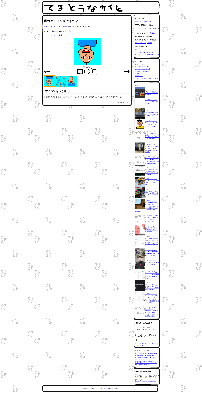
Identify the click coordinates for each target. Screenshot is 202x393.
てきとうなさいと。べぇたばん (101, 388)
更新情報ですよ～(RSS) (142, 71)
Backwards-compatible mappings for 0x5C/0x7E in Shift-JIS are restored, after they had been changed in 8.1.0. (146, 362)
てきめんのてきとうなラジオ (143, 21)
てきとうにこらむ (55, 26)
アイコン (51, 35)
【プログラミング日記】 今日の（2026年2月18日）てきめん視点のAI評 (152, 181)
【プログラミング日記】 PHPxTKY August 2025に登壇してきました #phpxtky (151, 228)
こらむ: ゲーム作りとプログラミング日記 (147, 78)
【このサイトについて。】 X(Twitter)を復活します (151, 101)
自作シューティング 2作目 (142, 69)
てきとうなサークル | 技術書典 (143, 43)
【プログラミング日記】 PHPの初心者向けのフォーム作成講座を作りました (151, 91)
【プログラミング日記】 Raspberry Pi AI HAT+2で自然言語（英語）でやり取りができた (151, 192)
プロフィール (139, 76)
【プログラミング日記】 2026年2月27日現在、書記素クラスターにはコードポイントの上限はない (151, 171)
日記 (66, 26)
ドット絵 (58, 35)
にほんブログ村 (139, 345)
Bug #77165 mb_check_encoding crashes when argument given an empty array (146, 354)
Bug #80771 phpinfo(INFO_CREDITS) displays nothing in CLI (145, 358)
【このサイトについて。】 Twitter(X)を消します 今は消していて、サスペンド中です (151, 123)
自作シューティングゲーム (142, 66)
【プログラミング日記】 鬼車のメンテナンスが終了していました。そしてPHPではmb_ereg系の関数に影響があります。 (152, 298)
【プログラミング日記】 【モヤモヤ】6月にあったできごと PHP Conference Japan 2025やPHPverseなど (152, 286)
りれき (137, 73)
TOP (45, 26)
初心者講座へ (152, 33)
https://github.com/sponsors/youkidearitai (145, 381)
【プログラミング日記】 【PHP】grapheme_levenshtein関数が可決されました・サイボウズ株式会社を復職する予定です (151, 311)
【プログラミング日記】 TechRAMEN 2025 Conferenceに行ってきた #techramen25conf (152, 252)
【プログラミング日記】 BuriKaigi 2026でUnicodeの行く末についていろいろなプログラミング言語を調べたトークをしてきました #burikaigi (146, 206)
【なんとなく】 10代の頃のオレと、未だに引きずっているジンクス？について (151, 218)
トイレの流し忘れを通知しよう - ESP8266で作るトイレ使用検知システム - (147, 53)
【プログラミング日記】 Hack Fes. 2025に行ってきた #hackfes (152, 262)
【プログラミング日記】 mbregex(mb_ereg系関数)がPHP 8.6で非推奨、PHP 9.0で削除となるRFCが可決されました (152, 136)
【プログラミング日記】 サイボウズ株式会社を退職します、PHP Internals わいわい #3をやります (151, 148)
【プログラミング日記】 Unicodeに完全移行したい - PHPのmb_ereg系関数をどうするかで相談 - (152, 274)
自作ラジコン (139, 64)
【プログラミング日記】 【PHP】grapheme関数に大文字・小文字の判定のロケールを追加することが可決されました (151, 241)
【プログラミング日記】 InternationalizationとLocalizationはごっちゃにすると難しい (151, 113)
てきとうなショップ (140, 49)
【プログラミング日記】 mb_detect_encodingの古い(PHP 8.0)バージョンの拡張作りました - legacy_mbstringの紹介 (152, 159)
